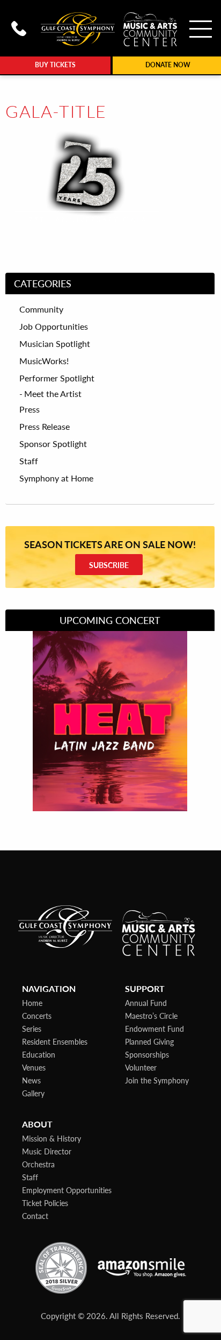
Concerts (36, 1015)
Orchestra (38, 1164)
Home (32, 1002)
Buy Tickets (55, 64)
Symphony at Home (56, 478)
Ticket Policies (45, 1203)
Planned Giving (149, 1041)
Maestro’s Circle (151, 1015)
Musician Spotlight (54, 343)
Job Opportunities (53, 326)
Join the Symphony (157, 1080)
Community (41, 309)
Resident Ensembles (54, 1041)
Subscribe (109, 564)
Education (38, 1054)
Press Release (44, 426)
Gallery (33, 1093)
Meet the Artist (53, 393)
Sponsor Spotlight (53, 443)
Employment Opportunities (67, 1190)
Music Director (46, 1151)
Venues (34, 1067)
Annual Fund (146, 1002)
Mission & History (51, 1138)
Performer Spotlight (56, 378)
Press (29, 409)
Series (31, 1028)
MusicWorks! (44, 361)
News (31, 1080)
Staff (28, 461)
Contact (35, 1216)
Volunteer (141, 1067)
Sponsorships (147, 1054)
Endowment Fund (154, 1028)
